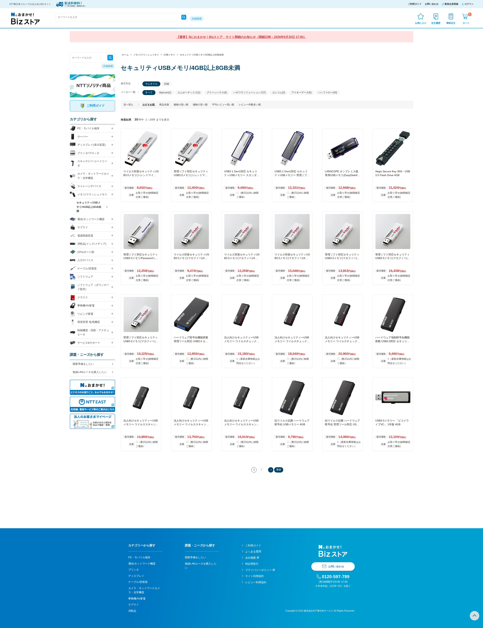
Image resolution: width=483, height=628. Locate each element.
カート (466, 18)
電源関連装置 (85, 235)
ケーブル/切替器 (87, 268)
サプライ (82, 227)
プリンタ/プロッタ (88, 153)
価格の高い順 (181, 104)
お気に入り (420, 23)
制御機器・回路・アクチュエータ (93, 332)
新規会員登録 (451, 4)
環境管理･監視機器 (88, 321)
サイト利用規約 (254, 576)
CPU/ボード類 (85, 252)
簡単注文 (450, 23)
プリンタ (133, 569)
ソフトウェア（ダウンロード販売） (93, 287)
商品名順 (164, 104)
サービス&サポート (88, 342)
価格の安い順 (200, 104)
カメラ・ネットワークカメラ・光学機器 (93, 175)
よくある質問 (253, 551)
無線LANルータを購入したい (90, 372)
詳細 (166, 83)
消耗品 (132, 610)
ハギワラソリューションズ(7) (249, 92)
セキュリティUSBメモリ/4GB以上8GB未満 (88, 207)
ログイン (469, 4)
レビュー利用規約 (255, 582)
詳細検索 (197, 18)
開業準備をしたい (83, 363)
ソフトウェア (85, 276)
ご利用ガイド (414, 4)
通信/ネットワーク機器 (91, 219)
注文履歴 (435, 23)
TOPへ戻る (474, 615)
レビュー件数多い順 (250, 104)
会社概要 (250, 557)
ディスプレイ (136, 575)
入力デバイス (85, 260)
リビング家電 (85, 313)
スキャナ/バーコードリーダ (92, 163)
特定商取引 (251, 563)
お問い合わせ (431, 4)
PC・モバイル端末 (88, 128)
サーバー (82, 136)
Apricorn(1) (165, 92)
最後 (278, 469)
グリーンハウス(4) (217, 92)
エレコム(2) (278, 92)
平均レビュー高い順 (223, 104)
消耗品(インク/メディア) (91, 243)
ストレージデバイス (89, 186)
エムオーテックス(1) (189, 92)
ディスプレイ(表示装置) (91, 144)
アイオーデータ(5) (301, 92)
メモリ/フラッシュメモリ (92, 194)
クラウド (82, 297)
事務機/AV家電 (86, 305)
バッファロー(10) (327, 92)
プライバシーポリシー (258, 570)
